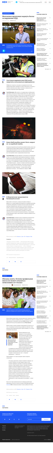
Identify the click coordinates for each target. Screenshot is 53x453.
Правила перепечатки (6, 439)
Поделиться (12, 20)
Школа (14, 395)
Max (31, 236)
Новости (19, 236)
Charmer (49, 439)
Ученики (10, 395)
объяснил (8, 384)
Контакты (4, 427)
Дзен (22, 236)
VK (24, 236)
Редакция (4, 425)
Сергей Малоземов (20, 257)
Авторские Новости (12, 257)
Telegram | (28, 236)
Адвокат (17, 395)
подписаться (46, 419)
